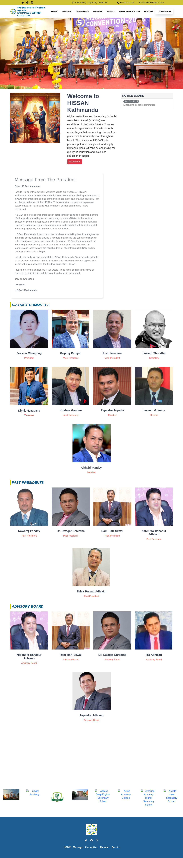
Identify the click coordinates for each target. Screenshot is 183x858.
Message (66, 11)
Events (111, 11)
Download (164, 11)
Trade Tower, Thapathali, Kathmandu (91, 2)
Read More (74, 161)
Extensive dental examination (139, 105)
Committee (82, 11)
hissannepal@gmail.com (152, 2)
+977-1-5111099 (126, 2)
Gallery (148, 11)
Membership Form (129, 11)
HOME (67, 847)
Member (97, 11)
